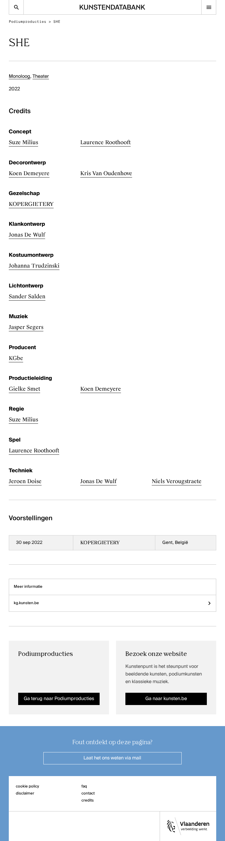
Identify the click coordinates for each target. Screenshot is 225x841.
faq (84, 786)
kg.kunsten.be (26, 603)
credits (87, 800)
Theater (41, 76)
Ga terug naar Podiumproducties (59, 699)
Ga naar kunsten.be (166, 699)
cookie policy (27, 786)
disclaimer (25, 793)
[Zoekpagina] (16, 7)
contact (88, 793)
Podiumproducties (27, 21)
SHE (56, 21)
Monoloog (19, 76)
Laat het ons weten (112, 758)
